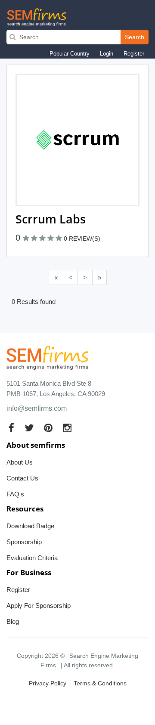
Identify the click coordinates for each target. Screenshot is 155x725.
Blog (12, 621)
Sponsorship (24, 541)
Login (106, 53)
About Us (19, 462)
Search (134, 37)
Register (134, 53)
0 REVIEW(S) (82, 238)
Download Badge (30, 526)
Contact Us (22, 478)
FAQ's (15, 494)
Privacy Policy (47, 683)
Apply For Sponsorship (38, 605)
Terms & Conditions (100, 683)
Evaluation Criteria (32, 557)
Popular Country (70, 53)
